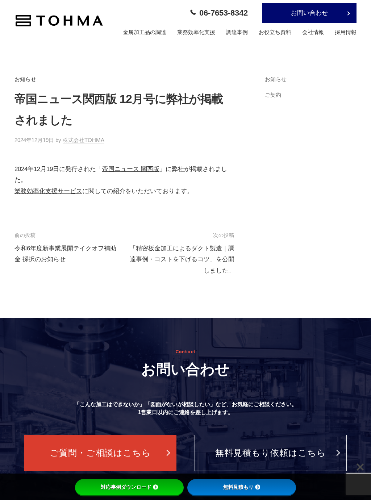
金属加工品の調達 (144, 32)
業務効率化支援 (196, 32)
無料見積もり (238, 487)
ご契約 (273, 95)
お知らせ (25, 79)
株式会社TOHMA (83, 140)
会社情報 (313, 32)
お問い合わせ (309, 12)
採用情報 (346, 32)
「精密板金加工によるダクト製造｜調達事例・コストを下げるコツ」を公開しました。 (182, 259)
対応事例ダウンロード (126, 487)
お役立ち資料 (275, 32)
